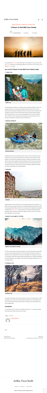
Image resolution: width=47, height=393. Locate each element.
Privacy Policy (29, 386)
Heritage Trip (31, 24)
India (31, 309)
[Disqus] (23, 359)
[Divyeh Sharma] (8, 322)
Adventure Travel (16, 24)
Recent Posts (11, 315)
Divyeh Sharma (17, 33)
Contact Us (22, 386)
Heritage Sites (15, 209)
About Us (17, 386)
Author (6, 315)
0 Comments (34, 33)
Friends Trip (25, 24)
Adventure (14, 62)
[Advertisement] (23, 9)
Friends (8, 64)
